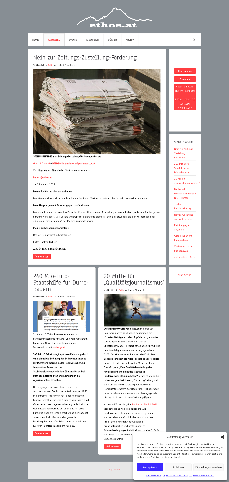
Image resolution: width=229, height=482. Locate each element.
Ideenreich (92, 39)
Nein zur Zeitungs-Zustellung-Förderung (85, 57)
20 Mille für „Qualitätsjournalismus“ (134, 279)
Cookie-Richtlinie (153, 475)
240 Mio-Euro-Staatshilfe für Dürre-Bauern (61, 282)
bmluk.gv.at (59, 347)
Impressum (115, 469)
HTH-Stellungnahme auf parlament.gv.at (73, 163)
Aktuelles (54, 39)
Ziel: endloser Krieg (184, 257)
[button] (222, 437)
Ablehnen (178, 467)
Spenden (185, 79)
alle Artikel (185, 275)
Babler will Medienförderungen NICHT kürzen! (185, 193)
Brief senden (185, 71)
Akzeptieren (150, 467)
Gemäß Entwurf (41, 163)
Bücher (112, 39)
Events (73, 39)
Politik (50, 65)
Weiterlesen (41, 256)
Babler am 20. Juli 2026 (144, 404)
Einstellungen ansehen (208, 467)
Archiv (130, 39)
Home (35, 39)
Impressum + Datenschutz (175, 475)
